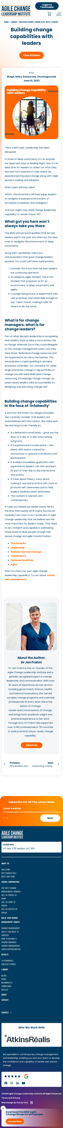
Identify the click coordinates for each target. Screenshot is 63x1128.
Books (4, 994)
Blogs (4, 975)
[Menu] (59, 14)
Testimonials (7, 960)
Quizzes (4, 989)
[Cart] (49, 14)
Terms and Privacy (10, 1098)
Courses (5, 1012)
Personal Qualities (22, 560)
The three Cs (18, 556)
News (3, 979)
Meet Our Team (8, 876)
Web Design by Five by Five (14, 1102)
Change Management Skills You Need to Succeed (10, 932)
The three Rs (18, 543)
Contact (5, 1000)
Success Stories (8, 964)
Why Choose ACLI (8, 873)
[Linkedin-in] (17, 1083)
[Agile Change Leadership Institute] (15, 15)
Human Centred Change (26, 552)
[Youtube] (23, 1083)
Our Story (5, 869)
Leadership (17, 547)
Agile (14, 564)
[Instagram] (11, 1083)
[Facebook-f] (5, 1083)
